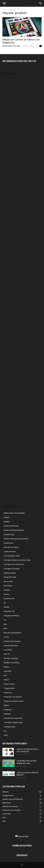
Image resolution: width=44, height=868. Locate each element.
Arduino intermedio (11, 526)
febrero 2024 (7, 98)
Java (5, 624)
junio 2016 (6, 289)
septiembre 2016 (9, 278)
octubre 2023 (7, 113)
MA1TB (7, 654)
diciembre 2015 (8, 303)
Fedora (6, 594)
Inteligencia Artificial (11, 615)
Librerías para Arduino (12, 641)
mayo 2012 (6, 453)
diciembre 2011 (8, 472)
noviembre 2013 (8, 395)
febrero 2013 (7, 428)
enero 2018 (6, 230)
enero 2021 (6, 175)
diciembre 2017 (8, 234)
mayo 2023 (6, 127)
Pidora (6, 680)
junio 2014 (6, 369)
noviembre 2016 (8, 270)
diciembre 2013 (8, 391)
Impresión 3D (9, 611)
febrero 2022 (7, 157)
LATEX (6, 637)
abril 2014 (6, 377)
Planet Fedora (9, 684)
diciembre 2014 (8, 347)
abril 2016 (6, 292)
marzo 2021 (7, 171)
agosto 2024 (7, 95)
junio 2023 (6, 124)
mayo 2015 (6, 329)
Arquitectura (8, 543)
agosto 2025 (7, 87)
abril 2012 (6, 457)
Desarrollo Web (10, 577)
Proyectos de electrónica (13, 701)
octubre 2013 (7, 399)
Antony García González (11, 46)
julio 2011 (6, 490)
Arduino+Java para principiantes (16, 538)
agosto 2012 (7, 443)
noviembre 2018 (8, 212)
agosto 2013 (7, 406)
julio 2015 (6, 322)
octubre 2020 (7, 182)
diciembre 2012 (8, 435)
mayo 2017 (6, 256)
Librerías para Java (11, 645)
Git (5, 603)
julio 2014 (6, 366)
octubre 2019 (7, 197)
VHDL (6, 735)
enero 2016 (6, 300)
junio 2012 (6, 450)
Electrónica (8, 585)
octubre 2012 (7, 439)
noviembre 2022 (8, 149)
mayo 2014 (6, 373)
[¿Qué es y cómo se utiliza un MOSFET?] (8, 773)
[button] (4, 3)
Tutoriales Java (9, 727)
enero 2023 (6, 142)
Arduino (7, 517)
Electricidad (8, 581)
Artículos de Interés (11, 547)
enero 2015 (6, 344)
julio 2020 (6, 186)
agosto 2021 (7, 164)
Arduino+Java (9, 534)
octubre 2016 (7, 274)
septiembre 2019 (9, 201)
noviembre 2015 (8, 307)
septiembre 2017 (9, 241)
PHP (5, 675)
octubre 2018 (7, 215)
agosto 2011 (7, 486)
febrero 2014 (7, 384)
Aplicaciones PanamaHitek (14, 513)
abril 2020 (6, 190)
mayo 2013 (6, 417)
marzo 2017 (7, 263)
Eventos (7, 590)
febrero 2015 (7, 340)
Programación (9, 688)
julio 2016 (6, 285)
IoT (5, 620)
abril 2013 (6, 421)
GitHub (6, 607)
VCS (5, 731)
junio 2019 (6, 204)
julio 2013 (6, 410)
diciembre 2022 (8, 146)
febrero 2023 (7, 138)
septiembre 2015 (9, 314)
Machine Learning (11, 658)
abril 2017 (6, 259)
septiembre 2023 (9, 117)
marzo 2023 (7, 135)
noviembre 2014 (8, 351)
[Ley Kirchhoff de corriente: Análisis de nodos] (8, 763)
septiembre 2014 (9, 358)
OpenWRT (8, 671)
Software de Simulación (13, 718)
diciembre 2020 (8, 179)
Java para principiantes (12, 632)
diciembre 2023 (8, 106)
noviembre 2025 (8, 80)
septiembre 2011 (9, 483)
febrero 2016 (7, 296)
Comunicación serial (12, 556)
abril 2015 (6, 333)
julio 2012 (6, 446)
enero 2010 (6, 494)
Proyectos (8, 692)
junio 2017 (6, 252)
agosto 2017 (7, 245)
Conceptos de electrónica (14, 564)
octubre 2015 (7, 311)
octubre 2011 (7, 479)
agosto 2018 (7, 219)
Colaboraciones (10, 551)
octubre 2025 (7, 84)
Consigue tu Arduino (12, 568)
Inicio (4, 9)
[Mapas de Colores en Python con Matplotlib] (22, 27)
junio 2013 (6, 413)
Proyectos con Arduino (13, 697)
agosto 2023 (7, 120)
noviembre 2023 (8, 109)
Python (6, 705)
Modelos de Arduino (12, 662)
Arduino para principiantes (14, 530)
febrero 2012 (7, 464)
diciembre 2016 (8, 267)
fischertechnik (9, 598)
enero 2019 (6, 208)
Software (7, 714)
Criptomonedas (10, 573)
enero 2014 (6, 388)
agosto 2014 (7, 362)
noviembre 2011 (8, 475)
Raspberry (8, 709)
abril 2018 (6, 226)
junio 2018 (6, 223)
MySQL (6, 667)
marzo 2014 (7, 380)
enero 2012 (6, 468)
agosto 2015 (7, 318)
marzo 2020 (7, 193)
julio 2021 (6, 168)
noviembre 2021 (8, 160)
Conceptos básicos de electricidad (17, 560)
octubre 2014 (7, 355)
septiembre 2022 (9, 153)
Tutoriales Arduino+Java (13, 722)
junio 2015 (6, 325)
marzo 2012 (7, 461)
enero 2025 (6, 91)
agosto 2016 (7, 281)
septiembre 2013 (9, 402)
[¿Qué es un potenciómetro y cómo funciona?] (8, 752)
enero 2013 (6, 432)
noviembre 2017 (8, 237)
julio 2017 (6, 248)
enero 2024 (6, 102)
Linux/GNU (8, 650)
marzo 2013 (7, 424)
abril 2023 (6, 131)
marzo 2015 (7, 336)
